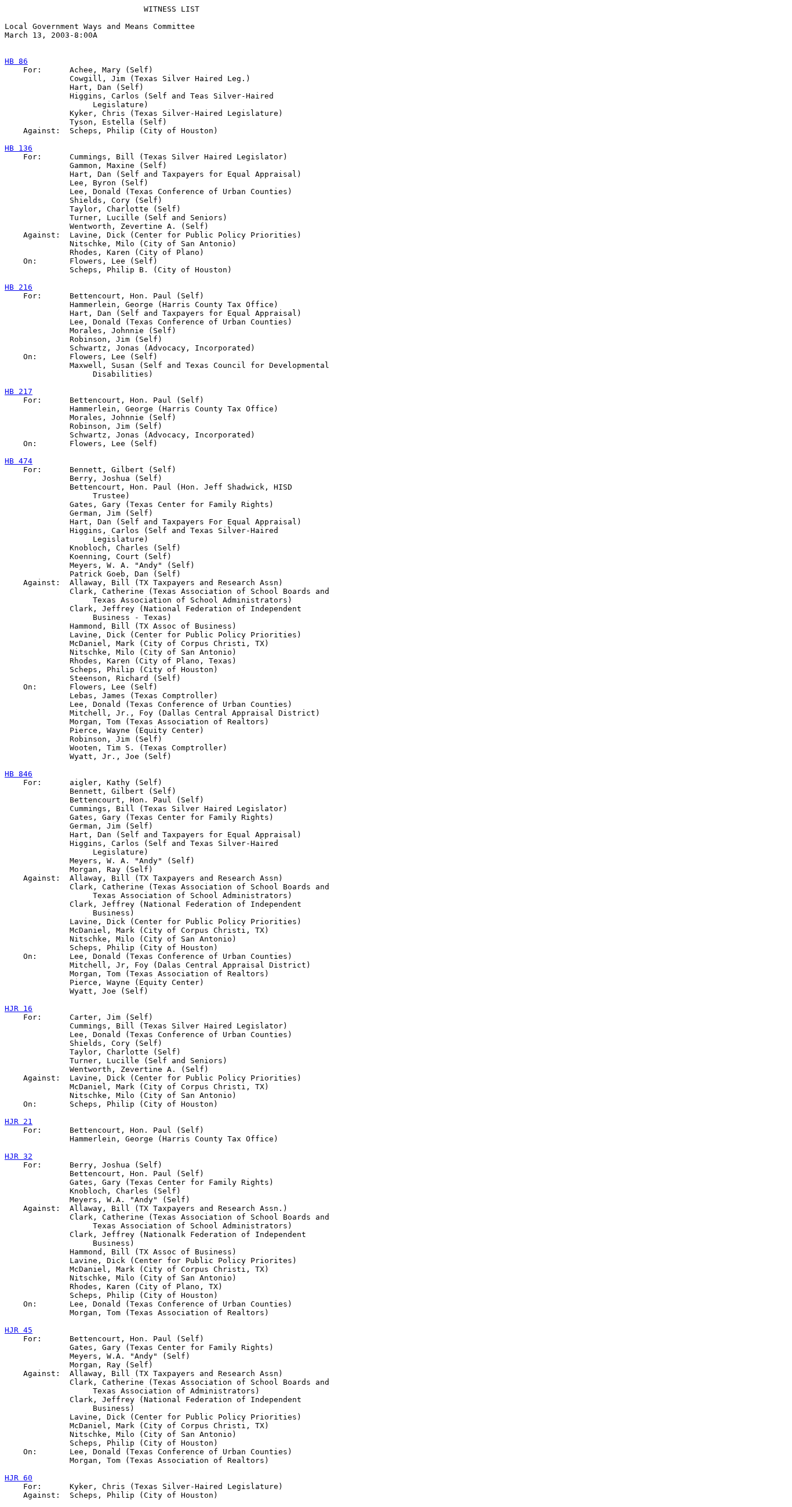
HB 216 (18, 287)
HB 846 (18, 773)
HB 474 (18, 461)
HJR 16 (18, 1008)
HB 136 (18, 148)
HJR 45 (18, 1330)
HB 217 (18, 391)
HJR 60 (18, 1477)
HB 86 (16, 61)
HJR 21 (18, 1121)
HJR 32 (18, 1156)
